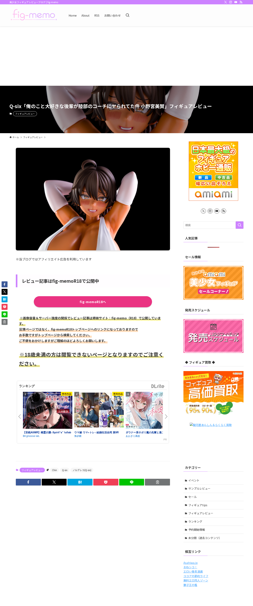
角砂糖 (77, 435)
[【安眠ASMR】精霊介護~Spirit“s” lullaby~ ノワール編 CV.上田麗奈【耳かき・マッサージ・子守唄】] (47, 411)
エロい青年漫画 (193, 571)
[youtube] (235, 2)
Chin (54, 470)
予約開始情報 (196, 530)
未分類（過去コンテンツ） (205, 538)
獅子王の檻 (190, 585)
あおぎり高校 (133, 435)
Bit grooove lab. (31, 435)
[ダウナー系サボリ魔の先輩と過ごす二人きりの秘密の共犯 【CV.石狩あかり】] (150, 411)
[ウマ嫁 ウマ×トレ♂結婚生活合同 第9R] (99, 410)
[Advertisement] (126, 56)
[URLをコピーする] (157, 482)
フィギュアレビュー (25, 113)
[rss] (241, 2)
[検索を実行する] (240, 225)
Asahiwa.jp (190, 563)
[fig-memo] (33, 15)
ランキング (195, 521)
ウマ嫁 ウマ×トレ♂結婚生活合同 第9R (96, 432)
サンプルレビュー (199, 488)
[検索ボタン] (127, 15)
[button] (28, 482)
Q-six (64, 470)
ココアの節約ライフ (195, 576)
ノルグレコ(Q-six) (82, 470)
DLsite (158, 386)
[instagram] (230, 2)
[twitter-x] (225, 2)
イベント (193, 480)
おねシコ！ (190, 567)
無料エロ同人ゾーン (195, 580)
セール (192, 497)
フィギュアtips (197, 505)
